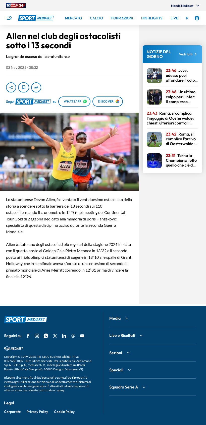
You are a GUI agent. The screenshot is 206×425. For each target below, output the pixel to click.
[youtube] (82, 335)
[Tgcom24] (16, 5)
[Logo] (36, 18)
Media (115, 318)
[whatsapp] (45, 335)
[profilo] (197, 18)
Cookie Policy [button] (64, 411)
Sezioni (115, 352)
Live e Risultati (122, 335)
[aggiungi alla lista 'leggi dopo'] (23, 87)
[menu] (9, 18)
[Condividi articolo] (11, 87)
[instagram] (36, 335)
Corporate (12, 411)
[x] (55, 335)
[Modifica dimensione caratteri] (36, 87)
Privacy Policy (37, 411)
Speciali (116, 369)
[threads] (73, 335)
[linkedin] (64, 335)
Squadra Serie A (123, 386)
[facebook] (27, 335)
